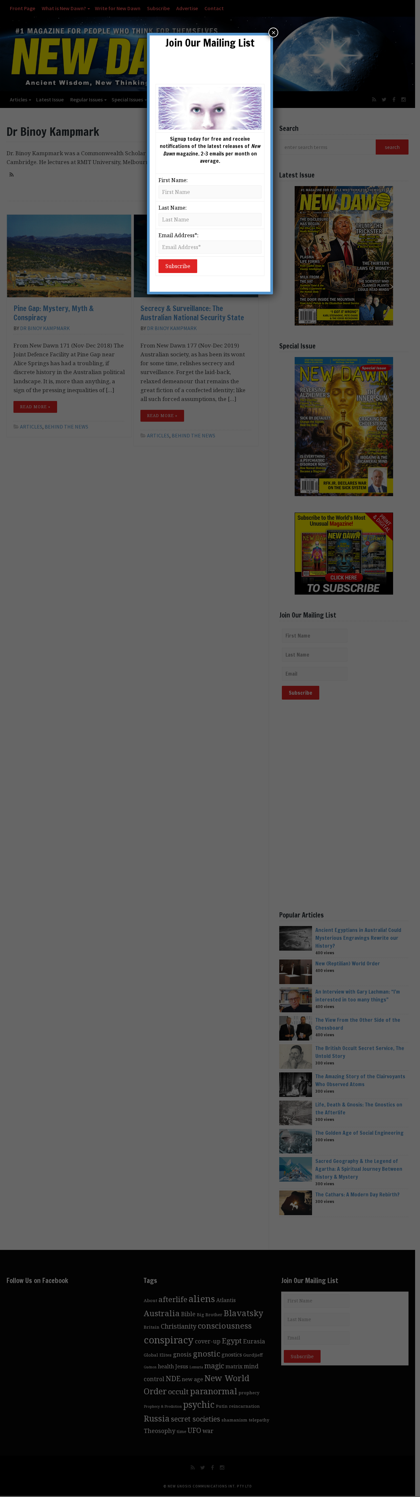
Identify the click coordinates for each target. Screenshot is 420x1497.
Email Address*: (178, 235)
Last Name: (172, 207)
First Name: (173, 180)
